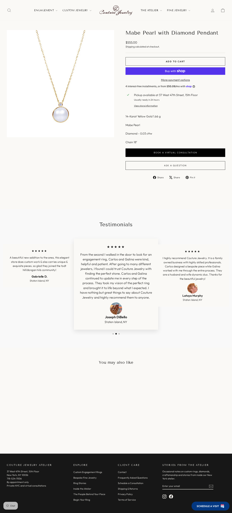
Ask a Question (175, 165)
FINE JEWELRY (177, 10)
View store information (146, 105)
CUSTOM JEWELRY (76, 10)
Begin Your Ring (81, 499)
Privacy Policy (125, 494)
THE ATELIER (150, 10)
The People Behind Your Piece (89, 494)
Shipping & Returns (128, 488)
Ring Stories (79, 483)
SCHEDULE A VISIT (208, 506)
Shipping (130, 46)
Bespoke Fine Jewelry (84, 477)
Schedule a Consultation (130, 483)
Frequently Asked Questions (133, 477)
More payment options (175, 80)
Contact (122, 472)
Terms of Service (127, 499)
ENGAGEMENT (44, 10)
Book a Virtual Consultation (175, 152)
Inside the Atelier (82, 488)
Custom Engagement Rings (87, 472)
